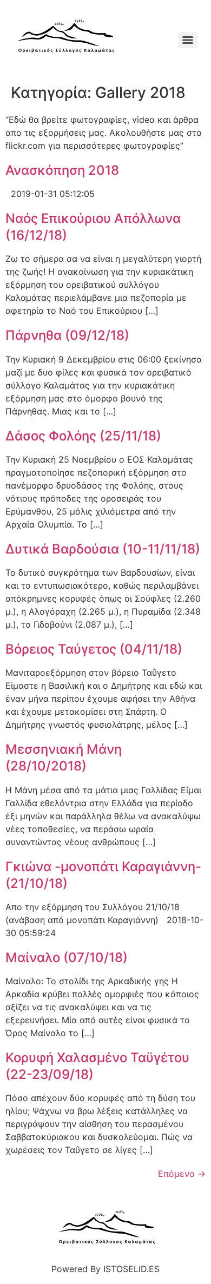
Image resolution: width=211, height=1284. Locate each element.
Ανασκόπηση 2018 (62, 170)
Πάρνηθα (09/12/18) (67, 335)
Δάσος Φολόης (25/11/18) (83, 436)
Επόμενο (182, 1173)
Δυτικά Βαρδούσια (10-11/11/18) (102, 549)
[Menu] (187, 40)
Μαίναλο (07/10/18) (66, 957)
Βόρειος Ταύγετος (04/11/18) (93, 649)
